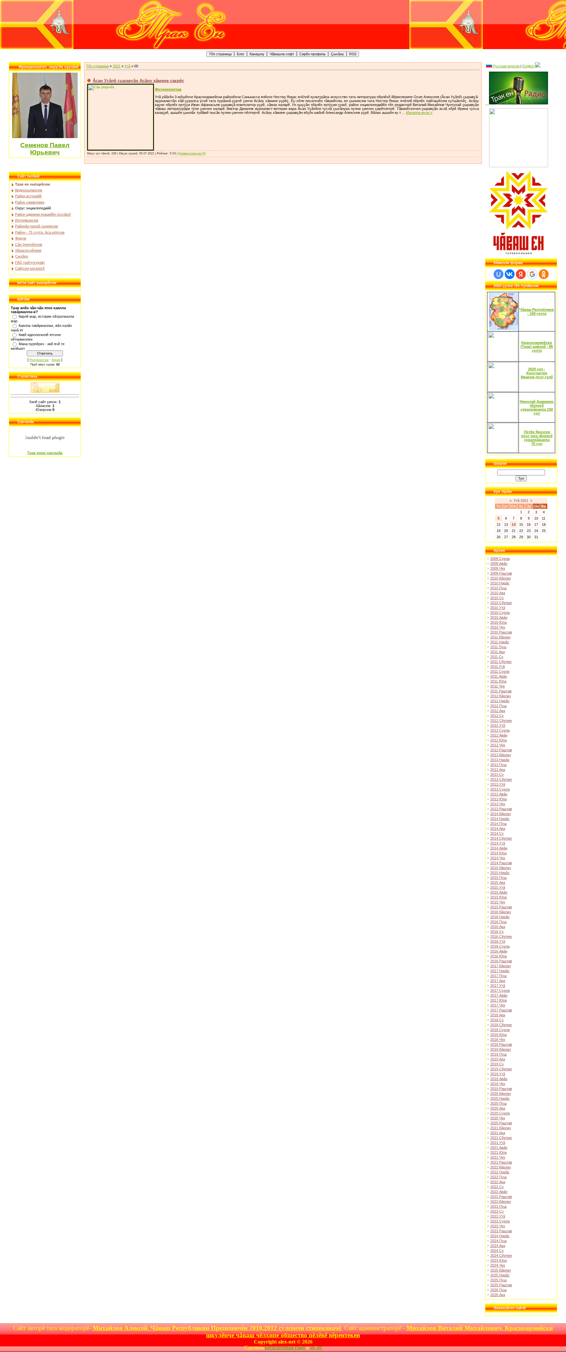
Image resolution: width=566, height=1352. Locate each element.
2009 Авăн (498, 563)
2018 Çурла (500, 1030)
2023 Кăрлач (500, 1201)
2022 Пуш (498, 1177)
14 (514, 524)
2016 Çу (497, 932)
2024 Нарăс (500, 1236)
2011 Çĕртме (501, 662)
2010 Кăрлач (500, 578)
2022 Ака (497, 1182)
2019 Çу (497, 1064)
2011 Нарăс (499, 642)
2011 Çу (496, 657)
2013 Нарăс (500, 760)
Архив (56, 360)
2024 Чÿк (497, 1265)
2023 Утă (497, 1216)
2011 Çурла (499, 671)
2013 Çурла (500, 789)
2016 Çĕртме (501, 936)
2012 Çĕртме (501, 720)
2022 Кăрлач (500, 1167)
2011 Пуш (498, 647)
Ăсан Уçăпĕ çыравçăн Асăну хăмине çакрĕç (138, 80)
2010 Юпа (498, 622)
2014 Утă (497, 843)
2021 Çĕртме (501, 1138)
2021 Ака (497, 1133)
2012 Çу (497, 716)
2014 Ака (497, 828)
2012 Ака (497, 711)
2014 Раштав (501, 863)
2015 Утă (497, 887)
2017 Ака (497, 981)
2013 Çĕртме (501, 779)
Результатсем (38, 360)
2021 (117, 66)
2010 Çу (497, 598)
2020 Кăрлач (500, 1093)
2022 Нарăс (500, 1172)
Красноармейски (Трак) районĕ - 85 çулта (536, 346)
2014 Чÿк (497, 858)
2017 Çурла (500, 990)
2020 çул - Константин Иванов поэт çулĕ (537, 373)
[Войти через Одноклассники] (544, 274)
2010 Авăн (498, 617)
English (528, 66)
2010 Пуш (498, 588)
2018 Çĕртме (501, 1025)
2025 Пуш (498, 1280)
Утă (127, 66)
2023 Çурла (500, 1221)
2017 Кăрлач (500, 966)
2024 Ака (497, 1246)
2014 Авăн (498, 848)
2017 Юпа (498, 1000)
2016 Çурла (500, 946)
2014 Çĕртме (501, 838)
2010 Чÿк (497, 627)
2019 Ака (497, 1059)
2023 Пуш (498, 1206)
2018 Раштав (501, 1044)
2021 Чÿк (497, 1157)
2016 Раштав (501, 961)
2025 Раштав (501, 1285)
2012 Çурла (500, 730)
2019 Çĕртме (501, 1069)
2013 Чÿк (497, 804)
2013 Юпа (498, 799)
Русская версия (506, 66)
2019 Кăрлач (500, 1049)
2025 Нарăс (500, 1275)
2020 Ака (497, 1108)
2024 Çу (497, 1251)
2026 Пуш (498, 1290)
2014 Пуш (498, 824)
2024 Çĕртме (501, 1255)
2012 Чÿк (497, 745)
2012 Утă (497, 725)
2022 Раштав (501, 1197)
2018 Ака (497, 1015)
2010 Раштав (501, 632)
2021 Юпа (498, 1152)
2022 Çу (497, 1187)
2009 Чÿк (497, 568)
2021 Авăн (498, 1147)
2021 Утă (497, 1143)
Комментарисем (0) (192, 153)
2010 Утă (497, 608)
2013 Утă (497, 784)
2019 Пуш (498, 1054)
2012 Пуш (498, 706)
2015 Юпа (498, 897)
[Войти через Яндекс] (521, 274)
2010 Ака (497, 593)
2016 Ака (497, 927)
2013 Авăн (498, 794)
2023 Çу (497, 1211)
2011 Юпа (498, 681)
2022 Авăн (498, 1192)
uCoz (316, 1347)
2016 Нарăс (500, 917)
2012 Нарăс (500, 701)
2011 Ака (497, 652)
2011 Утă (497, 666)
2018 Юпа (498, 1035)
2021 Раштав (501, 1162)
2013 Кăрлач (500, 755)
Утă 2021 (521, 501)
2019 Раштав (501, 1089)
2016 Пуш (498, 922)
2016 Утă (497, 941)
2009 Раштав (501, 573)
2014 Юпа (498, 853)
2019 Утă (497, 1074)
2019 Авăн (498, 1079)
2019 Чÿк (497, 1084)
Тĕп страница (97, 66)
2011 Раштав (501, 691)
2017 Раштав (501, 1010)
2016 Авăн (498, 951)
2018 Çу (497, 1020)
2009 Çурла (500, 558)
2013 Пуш (498, 765)
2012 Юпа (498, 740)
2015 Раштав (501, 907)
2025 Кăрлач (500, 1270)
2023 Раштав (501, 1231)
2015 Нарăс (500, 873)
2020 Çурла (500, 1113)
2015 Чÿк (497, 902)
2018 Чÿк (497, 1039)
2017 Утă (497, 985)
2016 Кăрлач (500, 912)
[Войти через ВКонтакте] (510, 274)
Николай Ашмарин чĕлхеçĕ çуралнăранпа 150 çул (537, 407)
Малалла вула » (419, 113)
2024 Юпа (498, 1260)
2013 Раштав (501, 809)
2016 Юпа (498, 956)
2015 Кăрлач (500, 868)
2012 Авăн (498, 735)
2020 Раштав (501, 1123)
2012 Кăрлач (500, 696)
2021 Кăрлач (500, 1128)
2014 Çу (497, 833)
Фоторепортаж (168, 89)
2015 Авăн (498, 892)
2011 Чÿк (497, 686)
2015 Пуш (498, 878)
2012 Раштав (501, 750)
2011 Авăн (498, 676)
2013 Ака (497, 770)
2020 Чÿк (497, 1118)
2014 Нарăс (500, 819)
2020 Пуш (498, 1103)
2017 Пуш (498, 976)
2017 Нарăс (500, 971)
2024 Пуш (498, 1241)
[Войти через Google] (532, 274)
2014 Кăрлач (500, 814)
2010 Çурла (500, 612)
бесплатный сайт (285, 1347)
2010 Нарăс (500, 583)
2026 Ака (497, 1295)
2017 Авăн (498, 995)
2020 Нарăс (500, 1098)
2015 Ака (497, 882)
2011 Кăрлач (500, 637)
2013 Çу (497, 774)
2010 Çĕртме (501, 603)
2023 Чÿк (497, 1226)
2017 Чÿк (497, 1005)
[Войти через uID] (498, 274)
